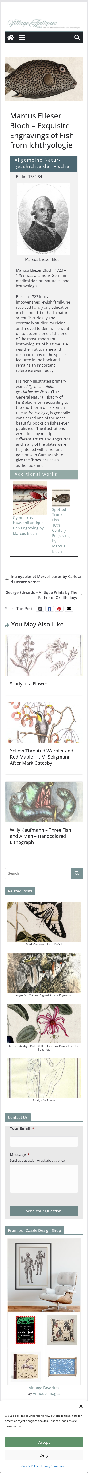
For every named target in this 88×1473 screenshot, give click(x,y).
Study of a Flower (28, 683)
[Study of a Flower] (44, 655)
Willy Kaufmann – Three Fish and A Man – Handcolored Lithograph (40, 836)
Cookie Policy (29, 1466)
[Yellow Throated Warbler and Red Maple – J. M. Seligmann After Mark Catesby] (44, 722)
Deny (44, 1455)
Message (20, 1154)
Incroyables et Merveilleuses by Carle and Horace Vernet (47, 579)
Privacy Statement (53, 1466)
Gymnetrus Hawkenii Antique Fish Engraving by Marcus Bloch (28, 525)
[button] (81, 1406)
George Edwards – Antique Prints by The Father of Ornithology (41, 595)
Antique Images (46, 1393)
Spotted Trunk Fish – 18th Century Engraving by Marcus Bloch (61, 530)
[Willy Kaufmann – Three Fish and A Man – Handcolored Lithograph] (44, 801)
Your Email (22, 1128)
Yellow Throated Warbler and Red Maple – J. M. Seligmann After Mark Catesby (41, 757)
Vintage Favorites (44, 1387)
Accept (44, 1442)
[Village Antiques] (44, 24)
